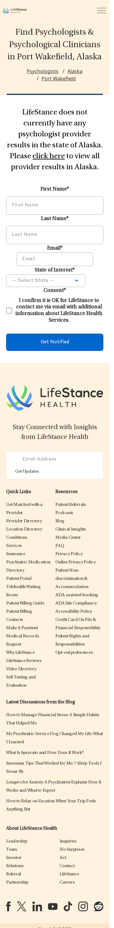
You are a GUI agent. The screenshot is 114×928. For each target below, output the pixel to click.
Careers (67, 882)
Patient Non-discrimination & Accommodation (71, 578)
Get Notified (55, 342)
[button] (24, 521)
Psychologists (42, 71)
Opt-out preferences (74, 652)
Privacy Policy (69, 554)
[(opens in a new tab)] (8, 906)
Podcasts (64, 513)
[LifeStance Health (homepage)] (14, 11)
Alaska (74, 71)
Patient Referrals (70, 505)
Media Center (68, 537)
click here (49, 156)
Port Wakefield (59, 78)
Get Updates (27, 471)
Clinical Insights (70, 529)
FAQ (59, 546)
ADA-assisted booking (76, 595)
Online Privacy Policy (75, 562)
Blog (59, 521)
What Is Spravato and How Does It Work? (45, 753)
